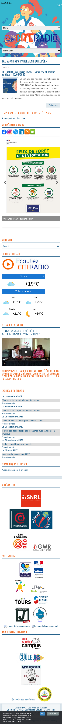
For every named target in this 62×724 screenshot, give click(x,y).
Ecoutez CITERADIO (11, 254)
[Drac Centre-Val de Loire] (25, 578)
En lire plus (53, 105)
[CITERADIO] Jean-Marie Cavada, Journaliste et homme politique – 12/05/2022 (28, 73)
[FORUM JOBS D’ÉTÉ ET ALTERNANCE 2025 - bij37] (26, 352)
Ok (42, 713)
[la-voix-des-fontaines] (23, 701)
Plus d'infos (53, 713)
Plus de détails (8, 403)
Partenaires (8, 556)
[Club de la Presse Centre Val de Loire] (19, 529)
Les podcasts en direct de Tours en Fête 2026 (26, 113)
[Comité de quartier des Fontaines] (44, 701)
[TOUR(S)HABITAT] (38, 593)
